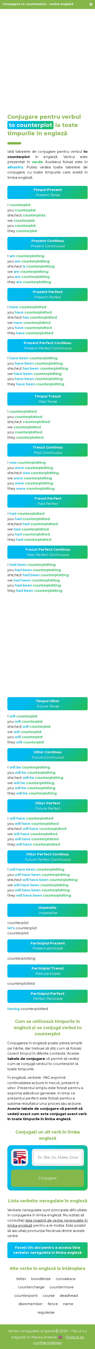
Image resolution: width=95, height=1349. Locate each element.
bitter (21, 1279)
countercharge (31, 1287)
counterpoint (26, 1295)
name (68, 1304)
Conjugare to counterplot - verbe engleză (38, 4)
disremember (30, 1304)
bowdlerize (41, 1279)
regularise (46, 1312)
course (49, 1295)
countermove (62, 1287)
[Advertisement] (47, 59)
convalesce (66, 1279)
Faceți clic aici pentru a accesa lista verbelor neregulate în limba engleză (47, 1250)
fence (53, 1304)
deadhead (69, 1295)
